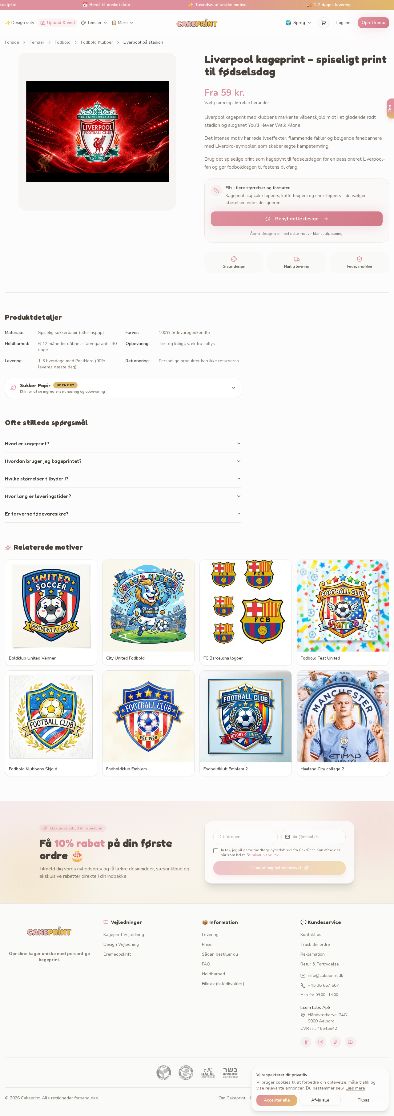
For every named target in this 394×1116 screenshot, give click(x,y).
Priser (207, 944)
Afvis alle (320, 1100)
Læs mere (355, 1088)
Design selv (19, 23)
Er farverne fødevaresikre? (36, 514)
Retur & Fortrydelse (319, 964)
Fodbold (62, 42)
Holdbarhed (213, 974)
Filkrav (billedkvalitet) (223, 984)
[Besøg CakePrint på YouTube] (350, 1042)
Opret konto (373, 23)
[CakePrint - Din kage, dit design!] (197, 23)
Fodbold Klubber (97, 42)
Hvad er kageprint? (27, 443)
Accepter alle (277, 1100)
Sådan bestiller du (220, 954)
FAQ (206, 964)
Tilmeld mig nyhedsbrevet (276, 868)
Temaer (94, 23)
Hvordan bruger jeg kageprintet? (43, 461)
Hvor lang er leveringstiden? (38, 496)
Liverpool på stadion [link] (143, 42)
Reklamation (312, 954)
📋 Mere (119, 23)
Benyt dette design (297, 218)
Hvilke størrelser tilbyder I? (36, 479)
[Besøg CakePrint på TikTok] (335, 1042)
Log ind (343, 23)
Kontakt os (310, 934)
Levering (210, 934)
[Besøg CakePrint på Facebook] (306, 1042)
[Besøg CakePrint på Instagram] (320, 1042)
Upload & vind (61, 23)
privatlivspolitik (265, 855)
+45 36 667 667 (323, 985)
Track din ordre (315, 944)
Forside (12, 42)
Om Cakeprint (232, 1098)
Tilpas (363, 1100)
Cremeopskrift (117, 954)
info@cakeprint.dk (325, 975)
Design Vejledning (121, 944)
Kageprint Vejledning (123, 934)
